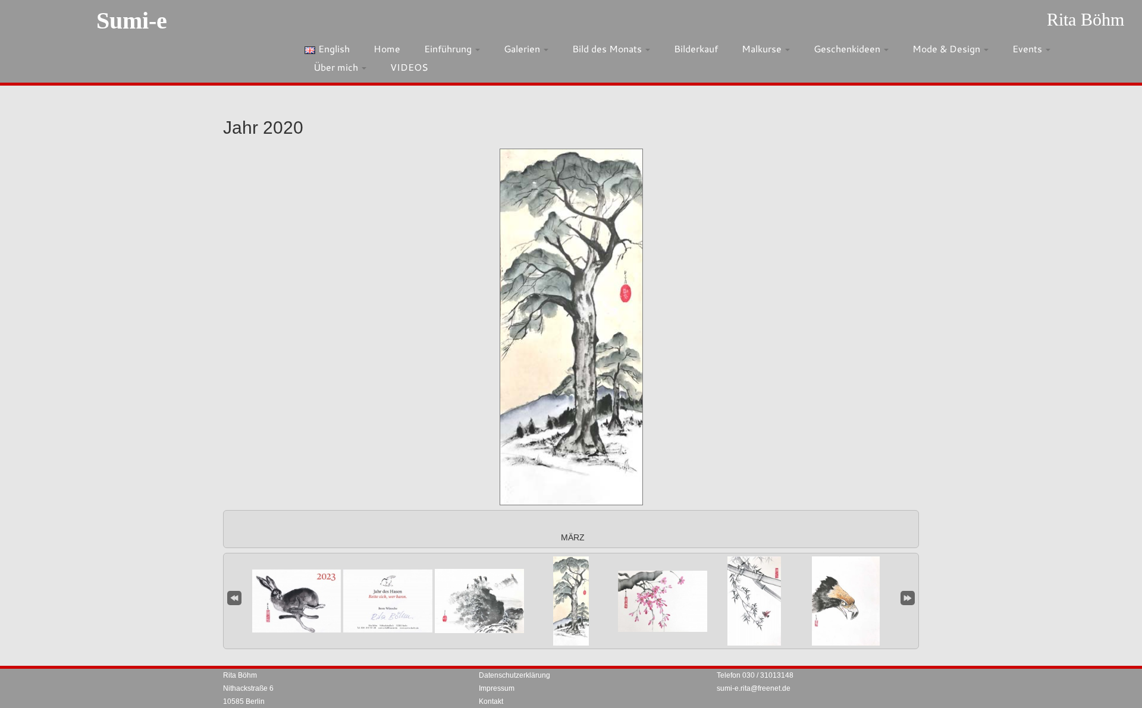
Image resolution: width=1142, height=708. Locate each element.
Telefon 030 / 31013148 (755, 675)
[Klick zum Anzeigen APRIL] (662, 601)
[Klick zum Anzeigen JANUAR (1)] (296, 601)
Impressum (496, 688)
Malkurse (763, 48)
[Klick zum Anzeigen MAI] (754, 601)
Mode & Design (947, 48)
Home (387, 48)
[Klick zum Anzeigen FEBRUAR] (479, 601)
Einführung (449, 48)
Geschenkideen (848, 48)
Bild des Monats (608, 48)
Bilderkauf (696, 48)
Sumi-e (131, 20)
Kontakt (491, 701)
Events (1028, 48)
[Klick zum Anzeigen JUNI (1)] (846, 601)
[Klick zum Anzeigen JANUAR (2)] (387, 601)
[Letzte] (908, 597)
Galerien (523, 48)
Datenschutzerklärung (514, 675)
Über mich (336, 67)
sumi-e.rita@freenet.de (753, 688)
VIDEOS (409, 67)
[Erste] (234, 597)
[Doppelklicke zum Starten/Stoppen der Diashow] (571, 601)
